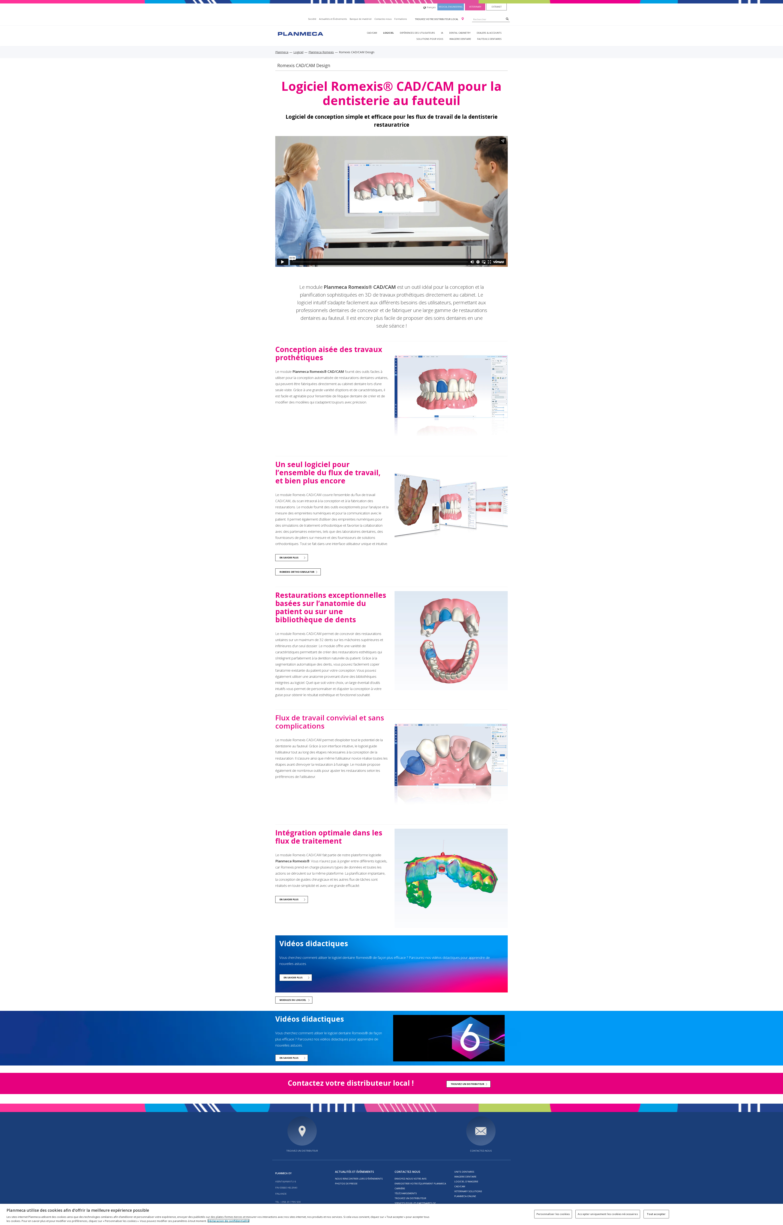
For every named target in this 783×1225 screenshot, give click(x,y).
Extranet (497, 6)
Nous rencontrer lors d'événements (359, 1178)
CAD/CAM (372, 32)
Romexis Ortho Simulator (297, 571)
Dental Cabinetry (460, 32)
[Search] (507, 19)
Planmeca (281, 52)
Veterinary (475, 6)
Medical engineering (451, 6)
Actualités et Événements (333, 18)
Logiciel (388, 32)
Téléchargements (406, 1193)
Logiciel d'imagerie (466, 1181)
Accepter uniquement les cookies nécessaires (608, 1214)
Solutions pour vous (429, 38)
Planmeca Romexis (321, 52)
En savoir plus (289, 557)
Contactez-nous (383, 18)
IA (442, 32)
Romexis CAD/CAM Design (303, 65)
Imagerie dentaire (460, 38)
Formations (400, 18)
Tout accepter (656, 1214)
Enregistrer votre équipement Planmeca (420, 1183)
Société (312, 18)
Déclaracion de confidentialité (228, 1221)
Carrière (400, 1188)
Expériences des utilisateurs (417, 32)
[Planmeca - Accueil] (300, 33)
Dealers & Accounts (489, 32)
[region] (391, 1214)
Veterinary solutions (468, 1191)
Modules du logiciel (293, 999)
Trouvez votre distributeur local (437, 19)
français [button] (431, 7)
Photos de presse (346, 1183)
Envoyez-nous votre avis (411, 1178)
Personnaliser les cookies (553, 1214)
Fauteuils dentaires (489, 38)
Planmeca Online (465, 1196)
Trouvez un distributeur (467, 1083)
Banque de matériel (361, 18)
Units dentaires (464, 1171)
